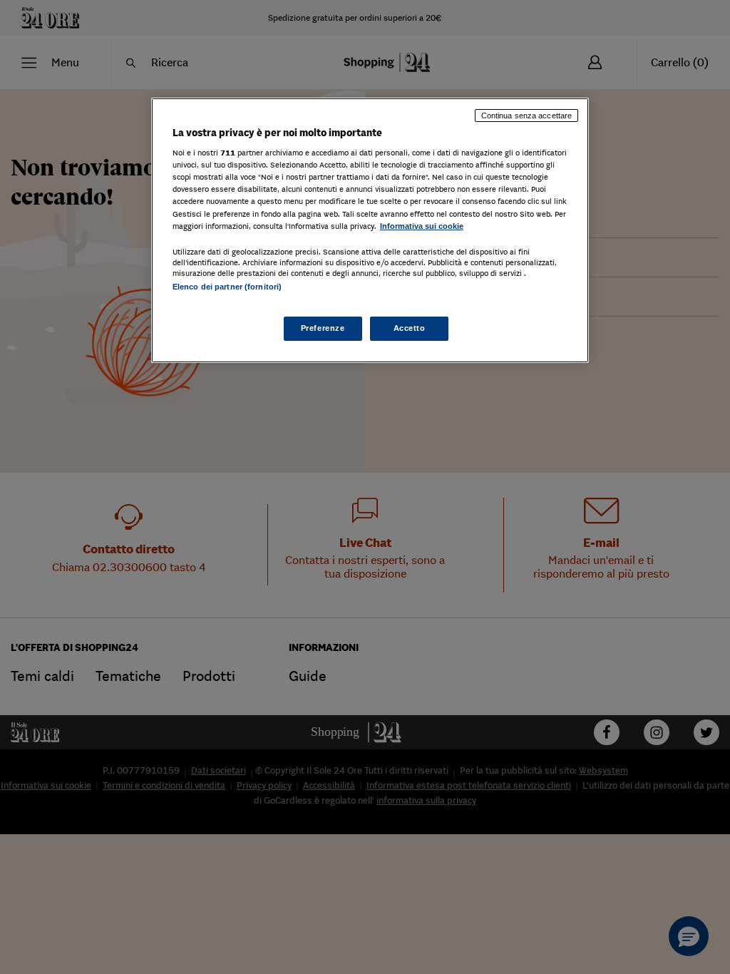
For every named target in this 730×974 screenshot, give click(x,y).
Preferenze (323, 328)
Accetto (410, 328)
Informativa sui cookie (421, 226)
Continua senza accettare (526, 115)
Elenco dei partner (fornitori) (227, 286)
